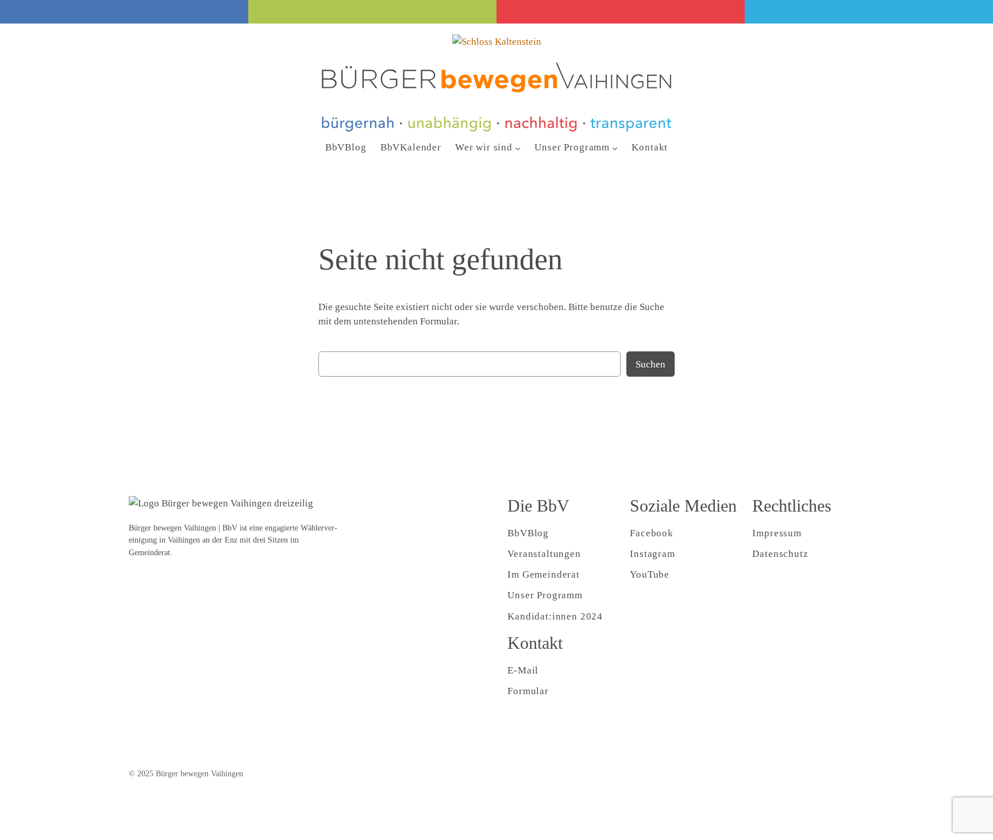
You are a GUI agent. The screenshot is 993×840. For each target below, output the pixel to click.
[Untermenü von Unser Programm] (615, 147)
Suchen (650, 364)
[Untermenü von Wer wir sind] (518, 147)
